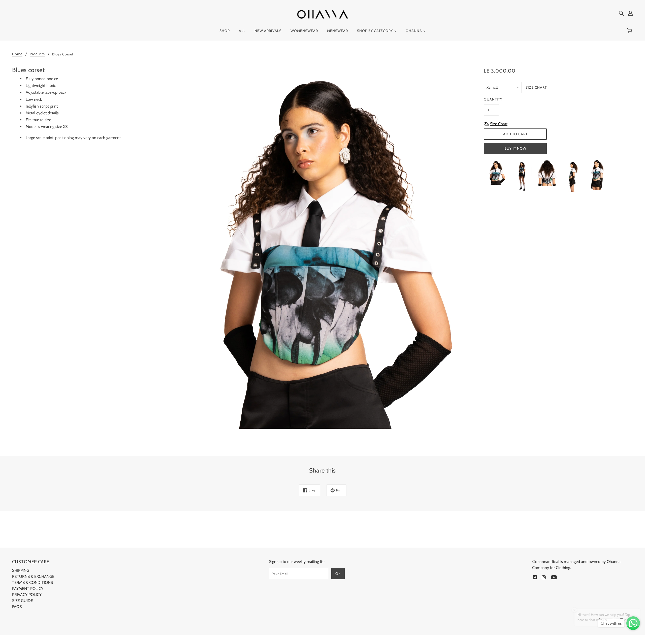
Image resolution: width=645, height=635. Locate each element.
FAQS (17, 606)
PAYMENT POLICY (27, 588)
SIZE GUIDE (22, 600)
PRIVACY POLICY (27, 594)
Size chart (536, 88)
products (37, 54)
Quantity (491, 99)
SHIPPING (20, 570)
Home (17, 54)
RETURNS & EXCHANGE (33, 576)
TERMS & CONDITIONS (32, 582)
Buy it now (515, 148)
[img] (621, 13)
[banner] (322, 14)
